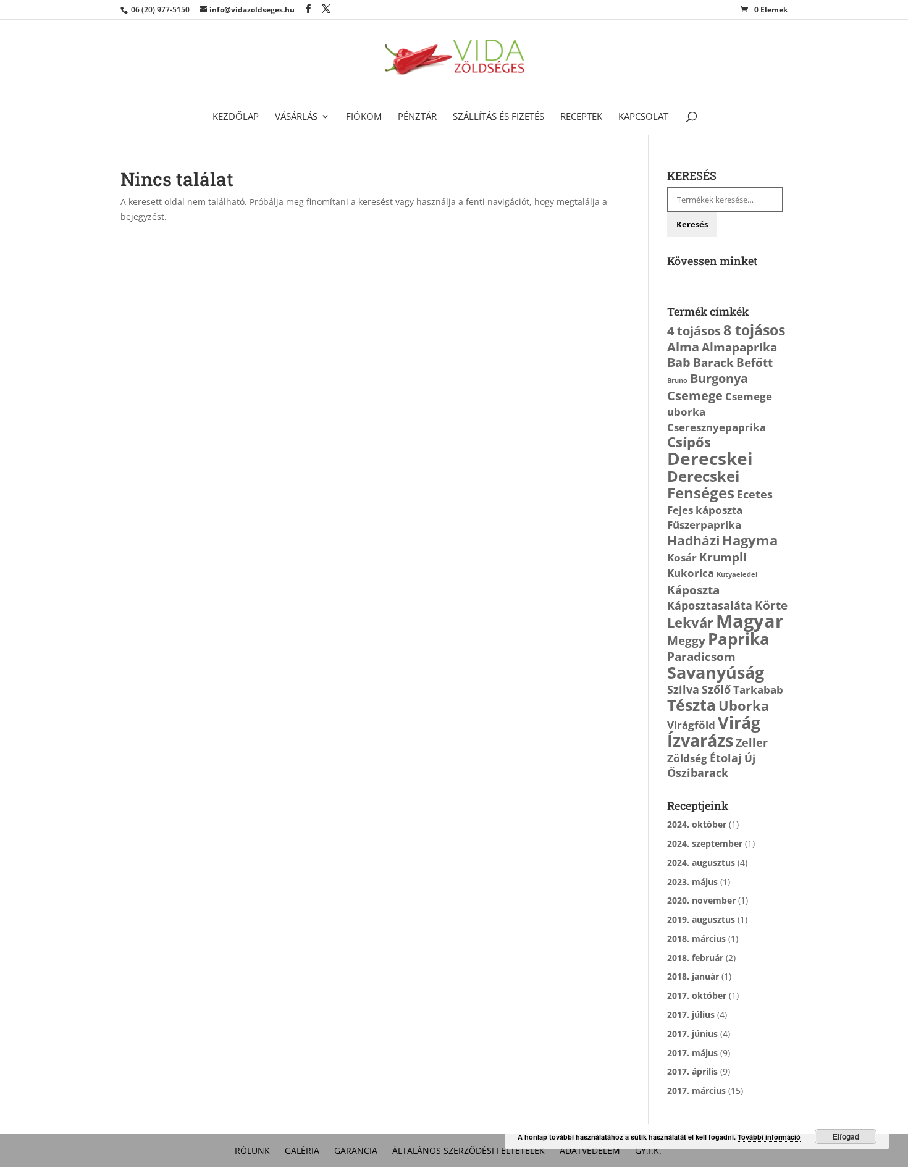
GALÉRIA (302, 1150)
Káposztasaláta (709, 605)
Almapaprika (739, 346)
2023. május (692, 882)
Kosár (682, 557)
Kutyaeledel (737, 574)
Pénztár (417, 117)
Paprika (739, 639)
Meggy (686, 640)
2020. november (701, 900)
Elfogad (846, 1136)
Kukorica (690, 573)
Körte (771, 605)
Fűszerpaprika (704, 525)
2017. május (692, 1053)
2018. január (693, 976)
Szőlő (716, 689)
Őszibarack (697, 772)
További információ (769, 1136)
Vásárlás (296, 117)
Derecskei (710, 458)
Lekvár (690, 622)
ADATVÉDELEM (590, 1150)
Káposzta (693, 589)
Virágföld (691, 725)
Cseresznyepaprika (716, 427)
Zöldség (687, 758)
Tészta (691, 704)
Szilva (683, 689)
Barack (713, 362)
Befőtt (754, 362)
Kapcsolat (643, 117)
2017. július (691, 1014)
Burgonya (719, 378)
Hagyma (750, 540)
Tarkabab (758, 690)
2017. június (692, 1034)
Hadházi (693, 540)
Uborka (743, 705)
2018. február (695, 958)
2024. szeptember (704, 843)
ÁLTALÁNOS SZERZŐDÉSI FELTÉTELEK (468, 1150)
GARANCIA (355, 1150)
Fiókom (364, 117)
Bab (679, 362)
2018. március (696, 938)
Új (749, 758)
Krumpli (723, 556)
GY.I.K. (648, 1150)
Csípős (689, 442)
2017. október (696, 995)
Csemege (695, 395)
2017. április (692, 1071)
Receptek (581, 117)
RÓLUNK (252, 1150)
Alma (683, 346)
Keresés (692, 224)
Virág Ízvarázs (713, 731)
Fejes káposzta (704, 510)
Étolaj (726, 757)
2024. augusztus (701, 862)
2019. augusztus (701, 919)
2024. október (696, 824)
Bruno (677, 380)
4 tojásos (694, 330)
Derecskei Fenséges (703, 484)
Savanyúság (715, 672)
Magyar (749, 620)
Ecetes (755, 494)
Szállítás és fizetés (498, 117)
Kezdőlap (235, 117)
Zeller (752, 742)
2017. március (696, 1090)
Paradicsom (701, 656)
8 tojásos (754, 330)
